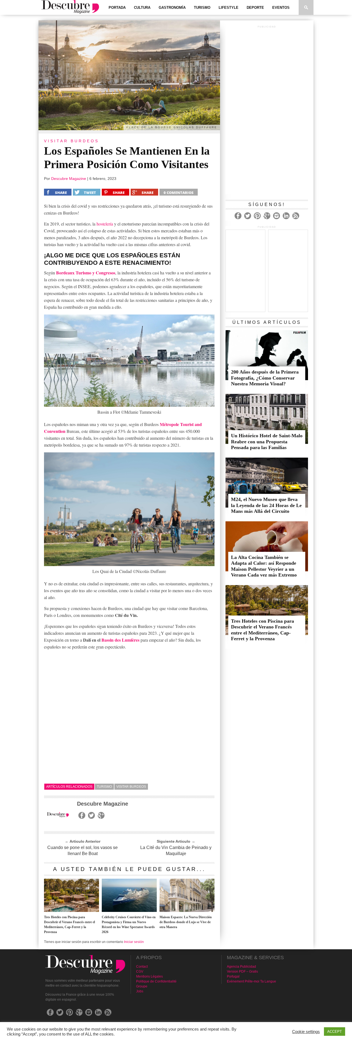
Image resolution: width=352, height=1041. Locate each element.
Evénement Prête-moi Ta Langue (251, 981)
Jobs (139, 991)
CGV (139, 971)
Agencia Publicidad (241, 966)
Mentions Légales (149, 976)
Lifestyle (228, 7)
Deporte (255, 7)
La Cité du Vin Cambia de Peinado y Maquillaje (175, 850)
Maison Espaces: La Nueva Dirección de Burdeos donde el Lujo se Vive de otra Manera (186, 922)
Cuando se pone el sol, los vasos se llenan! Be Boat (82, 850)
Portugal (233, 976)
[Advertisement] (267, 111)
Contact (142, 966)
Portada (117, 7)
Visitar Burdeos (131, 787)
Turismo (202, 7)
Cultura (142, 7)
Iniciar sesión (134, 942)
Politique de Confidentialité (156, 981)
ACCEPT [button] (334, 1031)
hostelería (105, 224)
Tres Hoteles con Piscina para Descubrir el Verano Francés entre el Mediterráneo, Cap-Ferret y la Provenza (69, 924)
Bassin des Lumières (120, 640)
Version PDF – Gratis (242, 971)
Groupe (141, 986)
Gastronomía (172, 7)
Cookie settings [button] (306, 1031)
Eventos (281, 7)
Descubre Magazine (68, 178)
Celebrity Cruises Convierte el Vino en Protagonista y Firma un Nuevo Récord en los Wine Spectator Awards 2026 (129, 924)
